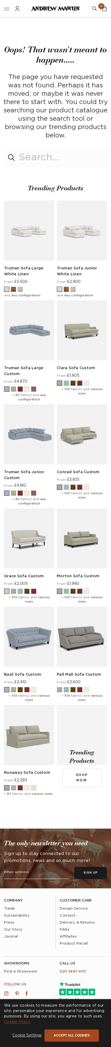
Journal (11, 936)
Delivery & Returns (77, 922)
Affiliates (68, 936)
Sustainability (17, 915)
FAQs (65, 929)
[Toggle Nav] (6, 8)
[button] (27, 1035)
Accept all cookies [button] (72, 1035)
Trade (9, 908)
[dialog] (55, 1023)
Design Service (74, 908)
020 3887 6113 (73, 971)
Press (9, 922)
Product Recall (74, 943)
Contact (68, 915)
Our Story (13, 929)
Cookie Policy (17, 1022)
